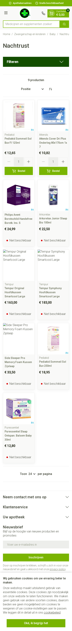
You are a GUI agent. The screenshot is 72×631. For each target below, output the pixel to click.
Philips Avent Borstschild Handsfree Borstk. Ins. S (18, 218)
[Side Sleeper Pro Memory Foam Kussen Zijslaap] (18, 338)
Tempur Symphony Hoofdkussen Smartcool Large (50, 292)
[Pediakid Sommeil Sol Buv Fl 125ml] (18, 115)
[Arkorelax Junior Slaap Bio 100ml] (53, 195)
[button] (36, 62)
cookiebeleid (52, 612)
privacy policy (58, 569)
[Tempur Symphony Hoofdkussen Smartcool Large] (53, 265)
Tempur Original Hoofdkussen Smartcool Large (15, 292)
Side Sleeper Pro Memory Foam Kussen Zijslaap (18, 362)
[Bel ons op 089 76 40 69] (43, 13)
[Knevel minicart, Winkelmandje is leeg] (51, 13)
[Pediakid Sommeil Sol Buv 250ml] (53, 338)
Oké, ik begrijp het (36, 623)
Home (6, 34)
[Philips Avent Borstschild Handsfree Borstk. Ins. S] (18, 195)
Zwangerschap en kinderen (30, 34)
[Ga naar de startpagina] (25, 13)
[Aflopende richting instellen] (50, 89)
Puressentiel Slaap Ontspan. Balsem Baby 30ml (18, 435)
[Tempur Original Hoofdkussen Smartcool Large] (18, 265)
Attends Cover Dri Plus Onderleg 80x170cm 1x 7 (53, 142)
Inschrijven (36, 557)
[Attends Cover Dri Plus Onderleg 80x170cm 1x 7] (53, 115)
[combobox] (31, 24)
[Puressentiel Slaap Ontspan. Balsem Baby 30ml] (18, 408)
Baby (53, 34)
